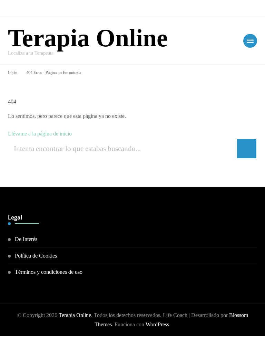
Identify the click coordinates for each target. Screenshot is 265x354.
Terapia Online (88, 38)
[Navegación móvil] (250, 41)
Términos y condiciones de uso (48, 272)
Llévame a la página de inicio (40, 134)
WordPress (157, 324)
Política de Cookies (36, 256)
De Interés (26, 239)
